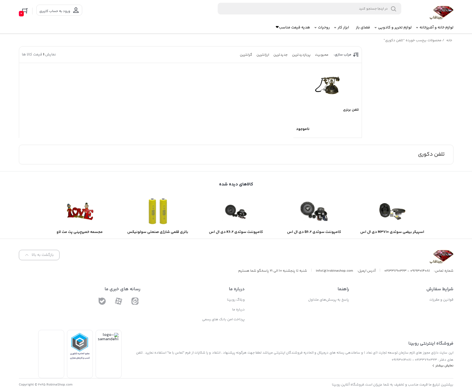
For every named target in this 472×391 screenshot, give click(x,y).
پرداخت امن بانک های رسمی (223, 319)
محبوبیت (321, 55)
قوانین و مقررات (441, 300)
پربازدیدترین (301, 55)
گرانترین (246, 55)
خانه (449, 40)
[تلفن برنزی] (327, 85)
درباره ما (238, 309)
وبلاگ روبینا (236, 300)
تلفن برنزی (351, 109)
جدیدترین (280, 55)
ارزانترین (262, 55)
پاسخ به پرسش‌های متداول (328, 300)
